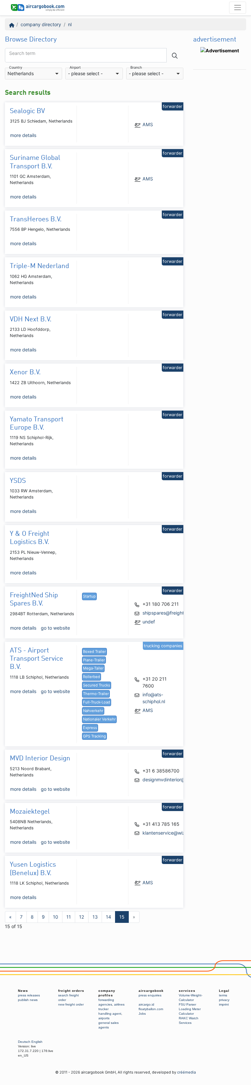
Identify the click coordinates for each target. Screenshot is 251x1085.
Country (15, 68)
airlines (119, 1004)
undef (148, 621)
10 (55, 917)
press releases (29, 995)
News (23, 990)
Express (90, 727)
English (36, 1041)
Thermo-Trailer (96, 693)
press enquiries (150, 995)
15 (122, 917)
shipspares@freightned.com (172, 613)
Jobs (142, 1013)
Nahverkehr (93, 710)
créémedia (186, 1072)
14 (108, 917)
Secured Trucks (96, 685)
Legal (224, 990)
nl (70, 24)
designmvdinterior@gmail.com (174, 779)
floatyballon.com (151, 1009)
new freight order (71, 1004)
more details (23, 135)
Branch (136, 68)
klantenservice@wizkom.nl (170, 833)
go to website (55, 628)
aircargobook (151, 990)
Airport (75, 68)
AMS (147, 124)
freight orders (71, 990)
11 (68, 917)
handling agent (109, 1013)
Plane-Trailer (94, 660)
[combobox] (33, 74)
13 (95, 917)
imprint (224, 1004)
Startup (89, 596)
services (187, 990)
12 (81, 917)
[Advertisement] (219, 171)
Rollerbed (91, 676)
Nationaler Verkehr (99, 719)
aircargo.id (146, 1004)
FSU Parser (187, 1004)
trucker (103, 1009)
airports (103, 1018)
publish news (28, 1000)
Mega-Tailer (93, 668)
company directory (41, 24)
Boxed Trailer (94, 651)
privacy (224, 1000)
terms (223, 995)
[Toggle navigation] (237, 7)
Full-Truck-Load (96, 702)
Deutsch (24, 1041)
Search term (22, 53)
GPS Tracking (94, 736)
